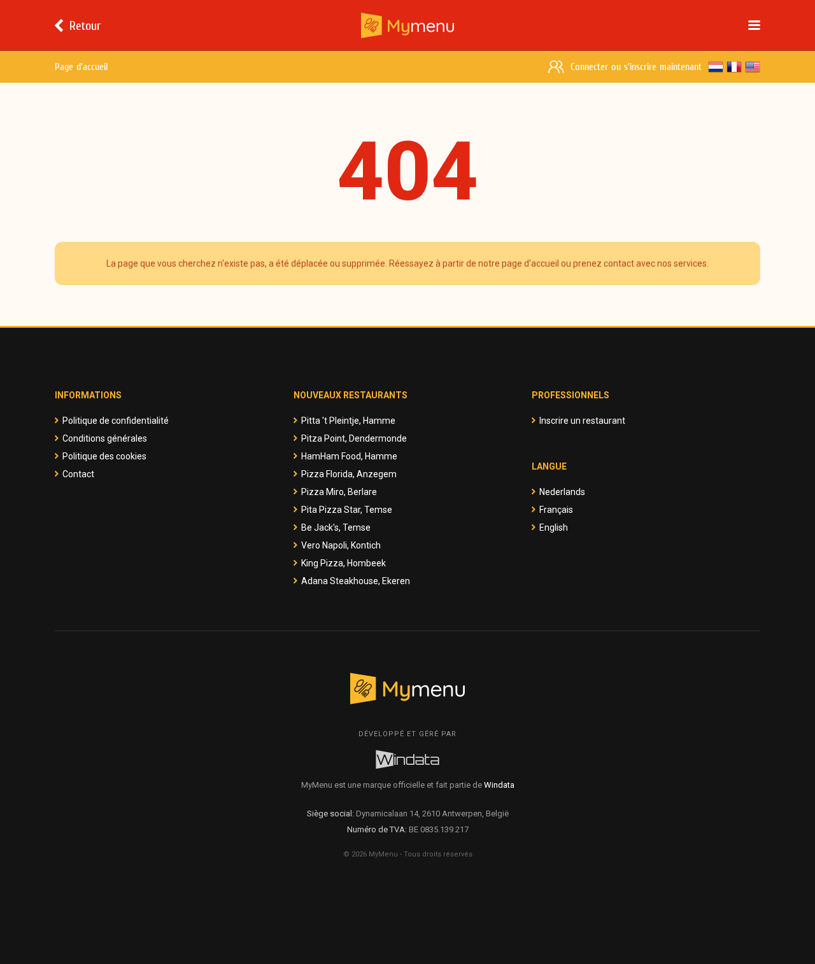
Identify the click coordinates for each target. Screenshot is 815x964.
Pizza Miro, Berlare (339, 492)
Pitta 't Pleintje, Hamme (348, 421)
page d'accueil (530, 263)
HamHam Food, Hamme (349, 456)
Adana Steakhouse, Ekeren (355, 581)
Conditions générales (104, 438)
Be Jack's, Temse (336, 527)
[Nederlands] (715, 66)
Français (556, 510)
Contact (78, 474)
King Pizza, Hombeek (343, 563)
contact (619, 263)
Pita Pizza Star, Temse (346, 510)
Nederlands (562, 492)
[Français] (734, 66)
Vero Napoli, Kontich (341, 545)
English (553, 527)
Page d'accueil (81, 66)
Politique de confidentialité (115, 421)
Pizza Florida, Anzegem (349, 474)
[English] (752, 66)
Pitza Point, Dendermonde (354, 438)
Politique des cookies (104, 456)
